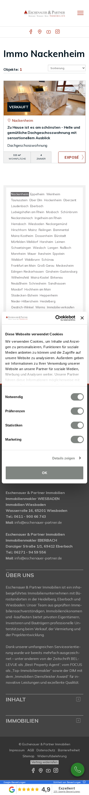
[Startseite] (44, 13)
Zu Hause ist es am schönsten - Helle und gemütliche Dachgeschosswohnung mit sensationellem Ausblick (43, 132)
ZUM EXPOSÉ (71, 157)
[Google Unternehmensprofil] (40, 32)
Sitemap (28, 756)
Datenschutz (46, 750)
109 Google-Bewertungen (66, 791)
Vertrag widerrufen (44, 762)
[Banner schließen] (82, 318)
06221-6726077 (77, 769)
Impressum (17, 750)
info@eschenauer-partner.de (38, 522)
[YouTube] (49, 32)
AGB (30, 750)
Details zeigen (63, 458)
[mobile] (80, 13)
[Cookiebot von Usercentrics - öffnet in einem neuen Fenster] (56, 318)
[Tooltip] (83, 782)
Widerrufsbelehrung (52, 756)
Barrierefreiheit (69, 750)
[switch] (77, 411)
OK (44, 473)
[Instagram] (57, 32)
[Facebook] (31, 32)
